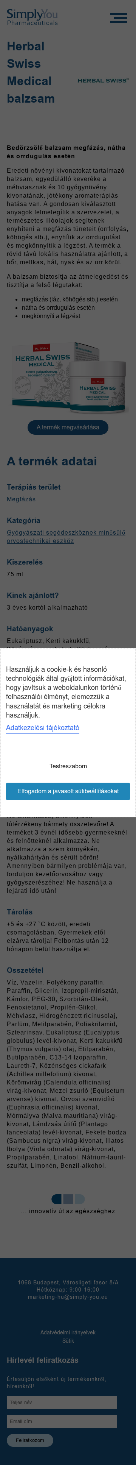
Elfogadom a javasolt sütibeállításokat (68, 791)
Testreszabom (68, 766)
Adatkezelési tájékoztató (42, 727)
